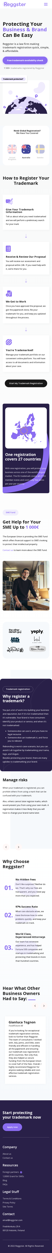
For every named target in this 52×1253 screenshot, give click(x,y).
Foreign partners (11, 1172)
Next (16, 845)
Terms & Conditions (12, 1198)
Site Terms (8, 1206)
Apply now (12, 1127)
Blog (5, 1180)
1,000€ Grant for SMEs (13, 1176)
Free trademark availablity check (25, 60)
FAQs (5, 1184)
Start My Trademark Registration (26, 383)
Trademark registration (18, 689)
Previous (4, 845)
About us (7, 1153)
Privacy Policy (9, 1202)
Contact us (8, 550)
